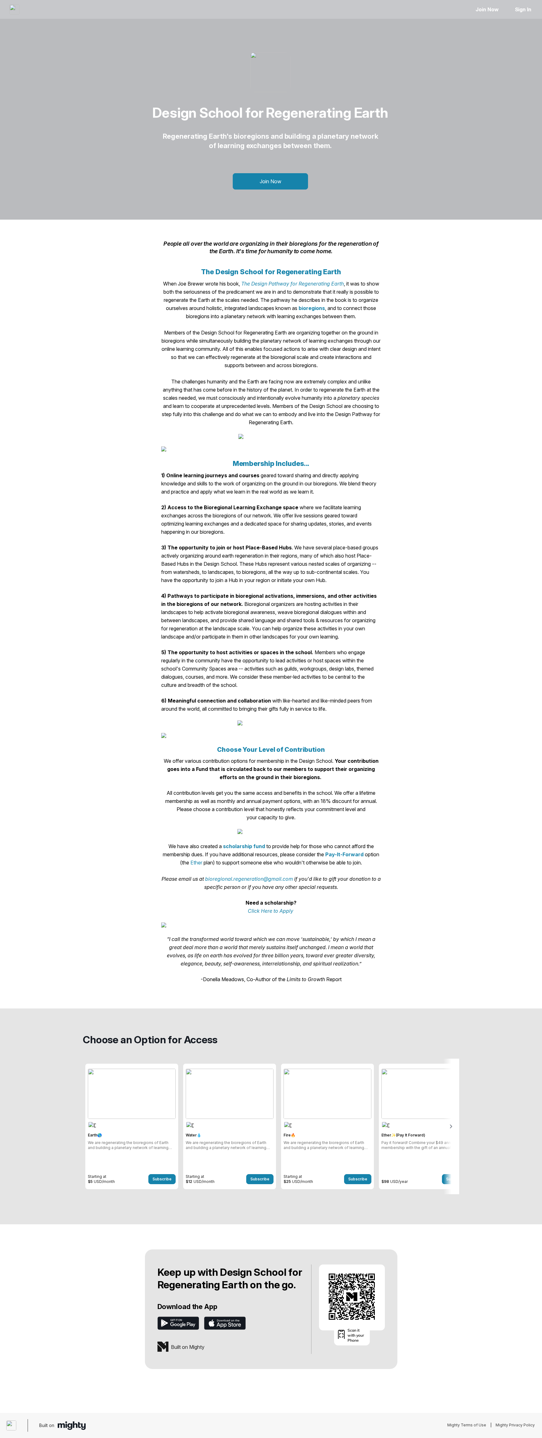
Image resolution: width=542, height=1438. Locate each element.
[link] (132, 1126)
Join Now (487, 9)
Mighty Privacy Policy (515, 1425)
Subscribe (162, 1179)
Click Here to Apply (270, 911)
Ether (196, 862)
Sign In (523, 9)
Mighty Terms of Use (466, 1425)
